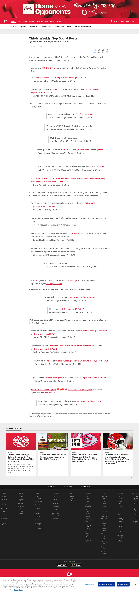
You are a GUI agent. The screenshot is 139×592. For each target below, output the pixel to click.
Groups (120, 506)
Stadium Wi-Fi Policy (88, 511)
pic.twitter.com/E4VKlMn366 (95, 360)
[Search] (112, 21)
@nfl (37, 280)
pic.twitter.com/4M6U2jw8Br (90, 401)
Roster (4, 496)
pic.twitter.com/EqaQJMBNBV (73, 77)
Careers (88, 501)
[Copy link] (107, 51)
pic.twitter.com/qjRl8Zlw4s (96, 377)
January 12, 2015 (61, 185)
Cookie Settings (90, 584)
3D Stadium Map (104, 523)
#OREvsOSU (66, 149)
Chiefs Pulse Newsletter (21, 513)
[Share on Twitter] (99, 52)
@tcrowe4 (71, 178)
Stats (4, 511)
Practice (55, 503)
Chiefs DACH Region (136, 498)
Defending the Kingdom (72, 498)
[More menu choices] (64, 21)
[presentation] (132, 479)
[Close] (136, 584)
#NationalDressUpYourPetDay (93, 330)
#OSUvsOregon (60, 178)
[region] (69, 584)
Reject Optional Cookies (106, 584)
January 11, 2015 (52, 209)
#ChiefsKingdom (48, 389)
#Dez (65, 248)
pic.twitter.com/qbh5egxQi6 (79, 389)
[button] (66, 478)
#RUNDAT (59, 89)
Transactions (4, 499)
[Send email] (103, 52)
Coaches (4, 514)
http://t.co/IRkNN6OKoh (48, 77)
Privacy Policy (18, 590)
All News (21, 496)
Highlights (38, 504)
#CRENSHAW (92, 89)
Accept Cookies (123, 584)
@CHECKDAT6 (48, 68)
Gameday (55, 496)
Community (38, 519)
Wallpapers (104, 511)
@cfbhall (100, 149)
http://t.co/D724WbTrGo (82, 114)
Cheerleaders (38, 516)
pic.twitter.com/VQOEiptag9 (71, 309)
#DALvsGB (90, 203)
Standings (4, 508)
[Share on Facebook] (95, 52)
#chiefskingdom (84, 345)
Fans (55, 509)
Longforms (21, 499)
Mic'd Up (38, 513)
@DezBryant (74, 233)
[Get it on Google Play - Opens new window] (76, 566)
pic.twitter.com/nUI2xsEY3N (55, 181)
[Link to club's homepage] (5, 21)
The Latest (38, 528)
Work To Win (38, 501)
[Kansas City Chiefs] (69, 574)
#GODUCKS (99, 166)
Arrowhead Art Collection (88, 526)
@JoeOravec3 (83, 178)
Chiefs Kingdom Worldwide (104, 516)
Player (55, 499)
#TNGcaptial (36, 181)
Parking (120, 509)
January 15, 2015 (67, 337)
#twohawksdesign (98, 178)
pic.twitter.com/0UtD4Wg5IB (44, 349)
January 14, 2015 (68, 352)
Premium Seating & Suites (120, 519)
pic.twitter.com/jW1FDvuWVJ (83, 297)
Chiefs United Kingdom (135, 520)
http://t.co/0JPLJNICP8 (41, 92)
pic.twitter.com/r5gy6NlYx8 (43, 334)
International (21, 503)
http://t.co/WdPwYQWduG (43, 206)
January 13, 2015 (67, 81)
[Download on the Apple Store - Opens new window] (62, 565)
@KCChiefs (36, 389)
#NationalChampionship (41, 178)
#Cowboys (72, 280)
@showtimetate (83, 149)
